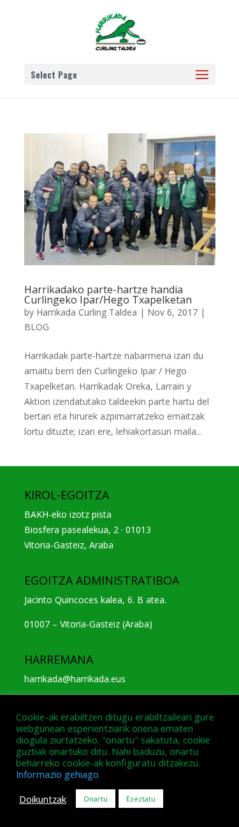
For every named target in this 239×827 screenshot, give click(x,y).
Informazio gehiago (57, 774)
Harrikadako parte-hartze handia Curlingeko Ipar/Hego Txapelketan (108, 294)
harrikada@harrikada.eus (75, 679)
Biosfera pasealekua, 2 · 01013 (87, 529)
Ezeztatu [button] (141, 798)
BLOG (36, 327)
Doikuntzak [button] (42, 799)
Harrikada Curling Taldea (86, 312)
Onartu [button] (95, 798)
